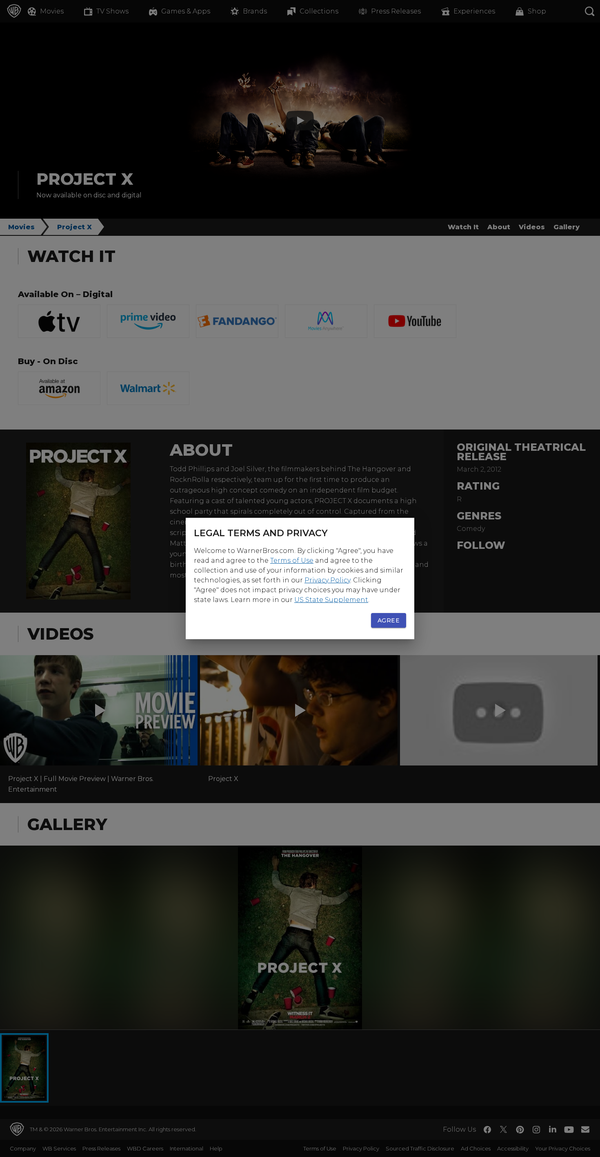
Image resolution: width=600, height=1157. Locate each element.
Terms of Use (291, 560)
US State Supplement (331, 600)
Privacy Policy (327, 580)
